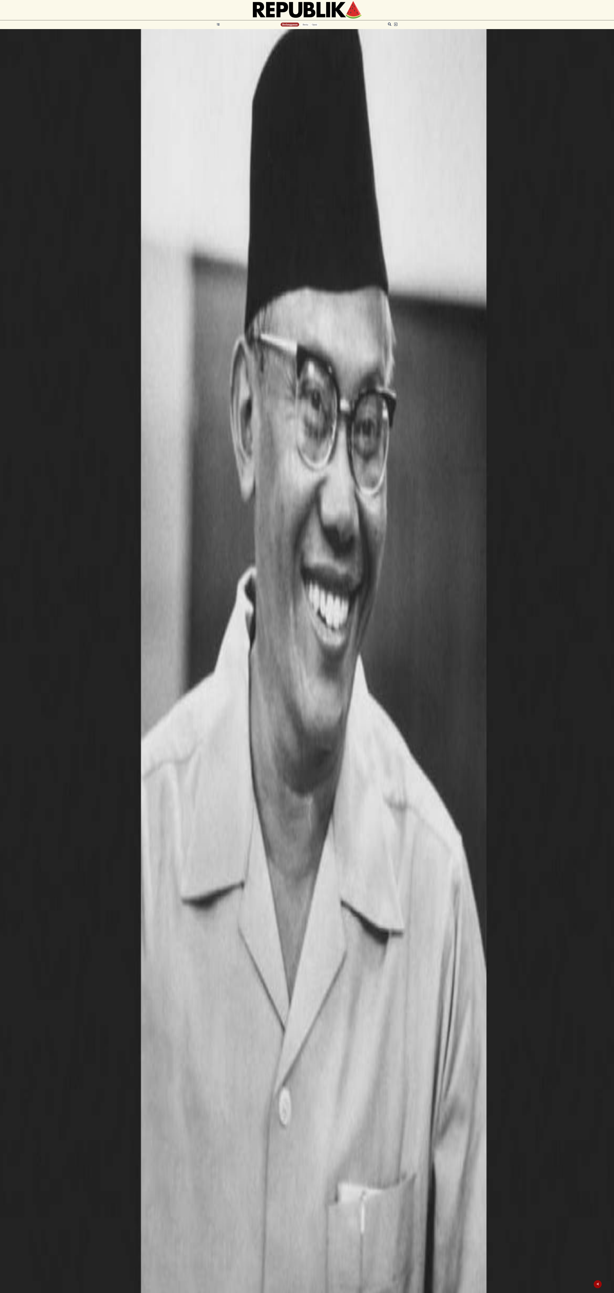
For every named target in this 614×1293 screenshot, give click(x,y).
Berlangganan (290, 24)
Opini (314, 24)
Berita (305, 24)
